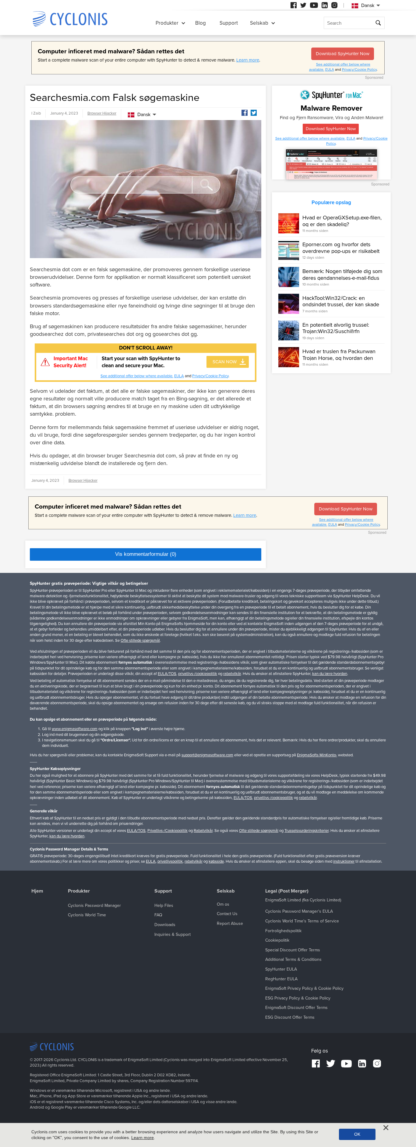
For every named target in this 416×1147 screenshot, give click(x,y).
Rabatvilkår (203, 830)
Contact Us (227, 913)
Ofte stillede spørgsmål (140, 640)
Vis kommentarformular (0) (145, 554)
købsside (216, 861)
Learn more (247, 60)
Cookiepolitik (277, 940)
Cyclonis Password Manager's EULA (299, 911)
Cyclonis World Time (87, 915)
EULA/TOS (167, 673)
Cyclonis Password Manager (94, 905)
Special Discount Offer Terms (292, 950)
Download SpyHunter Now (342, 53)
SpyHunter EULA (281, 969)
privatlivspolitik (170, 861)
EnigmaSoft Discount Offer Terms (296, 1007)
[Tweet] (254, 113)
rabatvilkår (232, 673)
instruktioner (343, 861)
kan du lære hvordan (329, 673)
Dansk (143, 115)
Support (229, 23)
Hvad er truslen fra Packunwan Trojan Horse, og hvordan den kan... (338, 358)
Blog (200, 23)
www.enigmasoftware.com (74, 728)
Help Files (163, 905)
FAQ (158, 915)
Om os (223, 904)
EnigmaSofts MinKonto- (317, 755)
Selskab (259, 23)
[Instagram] (334, 5)
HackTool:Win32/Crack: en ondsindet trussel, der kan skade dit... (340, 304)
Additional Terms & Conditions (293, 959)
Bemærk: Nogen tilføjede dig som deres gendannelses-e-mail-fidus (342, 274)
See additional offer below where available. (136, 376)
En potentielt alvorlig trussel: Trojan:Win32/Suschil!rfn (335, 328)
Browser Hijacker (101, 113)
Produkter (167, 23)
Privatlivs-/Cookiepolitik (167, 830)
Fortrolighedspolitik (283, 930)
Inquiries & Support (172, 934)
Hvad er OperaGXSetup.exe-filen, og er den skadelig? (342, 221)
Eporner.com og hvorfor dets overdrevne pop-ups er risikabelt (340, 247)
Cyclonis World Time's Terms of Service (302, 921)
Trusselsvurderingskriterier (306, 830)
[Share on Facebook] (244, 113)
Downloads (164, 924)
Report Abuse (230, 923)
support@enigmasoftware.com (207, 755)
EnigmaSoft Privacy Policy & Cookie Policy (304, 988)
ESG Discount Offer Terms (290, 1017)
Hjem (37, 891)
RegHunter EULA (281, 979)
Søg (378, 23)
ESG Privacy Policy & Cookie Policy (297, 998)
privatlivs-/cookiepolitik (197, 673)
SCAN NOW (225, 361)
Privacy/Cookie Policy (359, 69)
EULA (329, 69)
